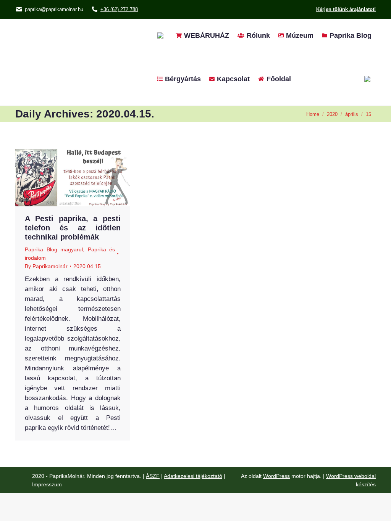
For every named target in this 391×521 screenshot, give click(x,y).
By (46, 266)
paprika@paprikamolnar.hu (54, 9)
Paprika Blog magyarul (54, 249)
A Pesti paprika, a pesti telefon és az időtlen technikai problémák (73, 227)
